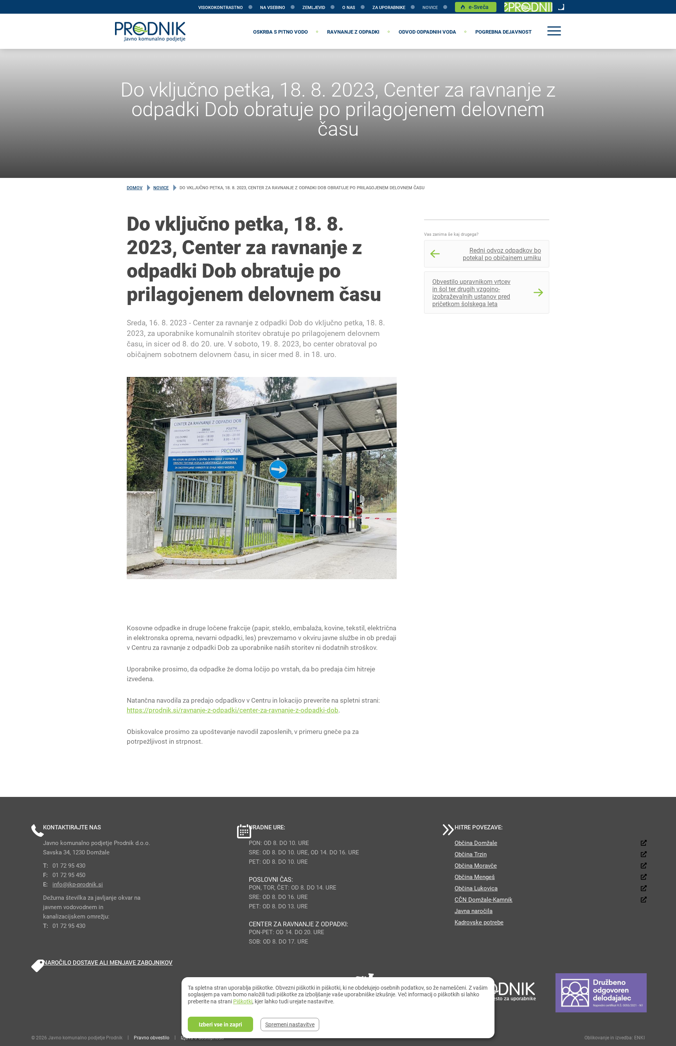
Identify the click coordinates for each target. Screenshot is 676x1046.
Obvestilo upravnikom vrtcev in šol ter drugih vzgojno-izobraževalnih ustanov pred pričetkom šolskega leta (471, 292)
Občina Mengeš (475, 877)
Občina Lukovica (476, 888)
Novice (430, 7)
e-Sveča (479, 7)
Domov (134, 187)
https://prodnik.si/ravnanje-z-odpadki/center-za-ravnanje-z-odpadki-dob (232, 709)
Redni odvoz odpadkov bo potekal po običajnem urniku (502, 254)
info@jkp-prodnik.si (77, 884)
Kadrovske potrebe (479, 922)
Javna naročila (474, 911)
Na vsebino (272, 7)
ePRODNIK (528, 7)
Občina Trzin (471, 854)
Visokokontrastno (220, 7)
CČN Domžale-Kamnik (483, 899)
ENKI (639, 1037)
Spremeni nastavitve (290, 1024)
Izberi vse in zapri (220, 1024)
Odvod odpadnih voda (427, 31)
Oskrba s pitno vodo (280, 31)
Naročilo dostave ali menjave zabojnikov (108, 962)
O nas (348, 7)
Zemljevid (313, 7)
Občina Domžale (476, 843)
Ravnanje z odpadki (353, 31)
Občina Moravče (476, 865)
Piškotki (242, 1001)
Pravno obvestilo (151, 1037)
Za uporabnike (388, 7)
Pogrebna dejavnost (503, 31)
